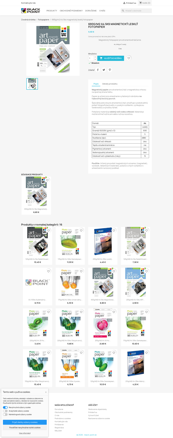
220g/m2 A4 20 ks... (37, 340)
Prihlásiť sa (92, 412)
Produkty (51, 10)
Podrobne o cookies (63, 418)
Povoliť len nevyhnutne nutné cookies (24, 427)
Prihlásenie (59, 424)
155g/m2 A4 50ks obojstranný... (37, 381)
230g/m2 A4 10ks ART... (135, 300)
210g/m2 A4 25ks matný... (135, 381)
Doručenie (91, 10)
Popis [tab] (96, 84)
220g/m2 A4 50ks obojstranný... (70, 340)
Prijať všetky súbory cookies (25, 422)
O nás (102, 10)
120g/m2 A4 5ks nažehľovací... (37, 259)
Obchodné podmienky (71, 10)
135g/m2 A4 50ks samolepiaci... (70, 259)
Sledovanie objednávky (97, 409)
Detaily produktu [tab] (109, 84)
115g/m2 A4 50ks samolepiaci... (135, 340)
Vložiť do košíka (111, 58)
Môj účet (58, 431)
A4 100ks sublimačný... (37, 300)
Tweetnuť (103, 69)
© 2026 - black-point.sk (86, 435)
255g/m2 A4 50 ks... (103, 340)
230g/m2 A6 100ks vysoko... (70, 381)
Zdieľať (97, 69)
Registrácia (59, 427)
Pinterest (109, 69)
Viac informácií (24, 433)
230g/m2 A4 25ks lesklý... (103, 259)
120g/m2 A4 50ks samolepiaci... (102, 381)
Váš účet (93, 405)
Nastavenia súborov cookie (99, 418)
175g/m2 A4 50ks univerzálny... (70, 300)
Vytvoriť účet (93, 415)
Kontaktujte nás (28, 3)
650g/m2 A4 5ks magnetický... (36, 209)
